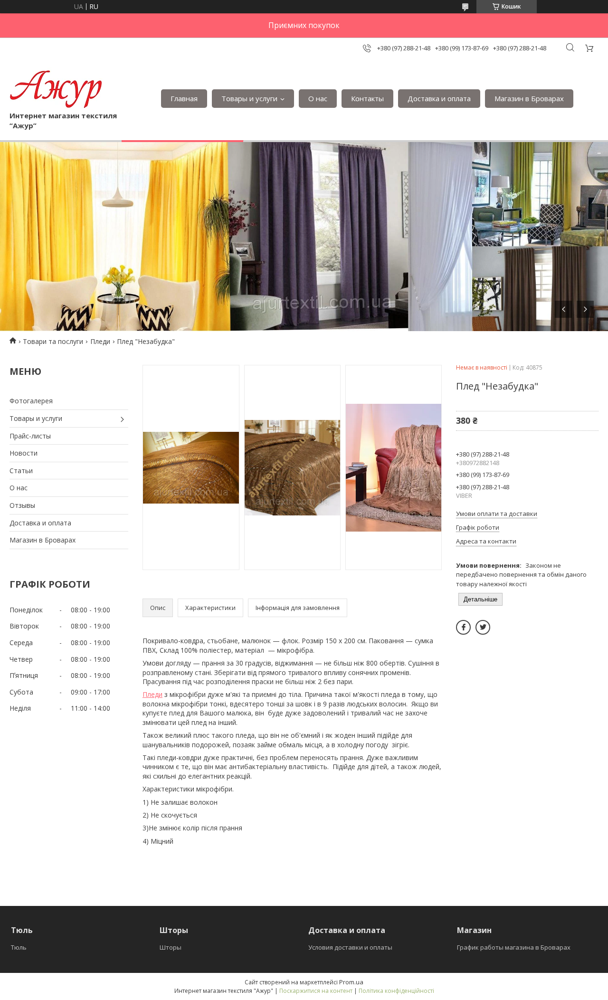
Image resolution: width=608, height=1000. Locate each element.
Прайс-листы (30, 435)
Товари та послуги (53, 341)
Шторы (170, 947)
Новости (24, 452)
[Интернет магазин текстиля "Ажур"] (56, 89)
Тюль (19, 947)
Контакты (367, 98)
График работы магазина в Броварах (513, 947)
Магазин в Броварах (529, 98)
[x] (482, 627)
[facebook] (463, 627)
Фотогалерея (31, 400)
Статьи (21, 470)
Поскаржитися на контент (315, 991)
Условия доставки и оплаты (350, 947)
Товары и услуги (249, 98)
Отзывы (22, 505)
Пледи (100, 341)
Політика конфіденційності (396, 991)
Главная (184, 98)
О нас (317, 98)
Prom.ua (351, 982)
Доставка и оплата (439, 98)
